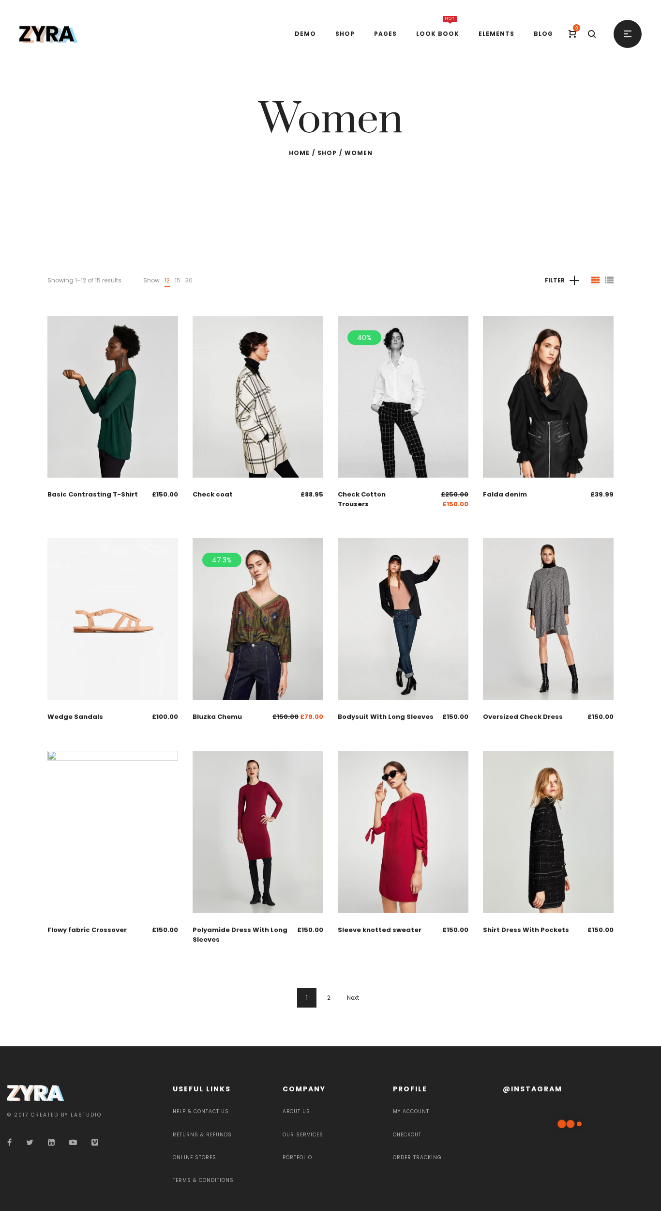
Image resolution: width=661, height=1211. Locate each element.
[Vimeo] (94, 1142)
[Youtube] (73, 1142)
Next (353, 998)
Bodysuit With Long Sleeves (386, 716)
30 (189, 280)
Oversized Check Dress (523, 716)
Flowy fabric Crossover (87, 929)
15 (177, 280)
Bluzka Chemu (217, 716)
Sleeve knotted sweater (379, 929)
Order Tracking (417, 1157)
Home (299, 153)
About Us (296, 1111)
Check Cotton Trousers (362, 499)
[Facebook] (9, 1142)
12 (167, 280)
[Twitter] (29, 1142)
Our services (303, 1134)
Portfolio (297, 1157)
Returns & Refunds (202, 1134)
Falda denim (505, 494)
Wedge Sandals (75, 716)
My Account (411, 1111)
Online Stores (194, 1157)
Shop (327, 153)
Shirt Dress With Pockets (526, 929)
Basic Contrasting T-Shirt (92, 494)
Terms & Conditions (203, 1180)
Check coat (213, 494)
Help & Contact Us (201, 1111)
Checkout (407, 1134)
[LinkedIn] (51, 1142)
